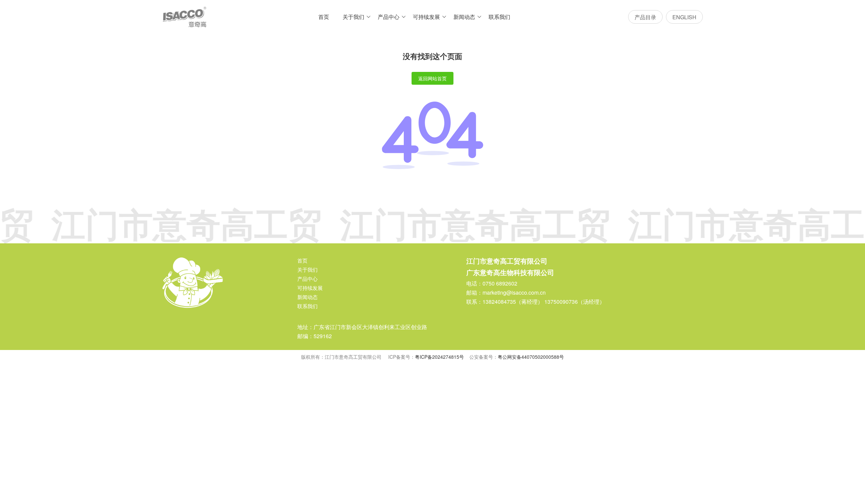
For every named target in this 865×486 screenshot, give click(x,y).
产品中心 (388, 17)
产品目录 (645, 17)
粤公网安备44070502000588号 (531, 356)
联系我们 (499, 17)
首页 (323, 17)
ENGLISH (684, 17)
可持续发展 (426, 17)
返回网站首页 (432, 78)
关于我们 (353, 17)
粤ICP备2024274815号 (439, 356)
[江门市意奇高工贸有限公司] (184, 17)
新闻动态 (464, 17)
